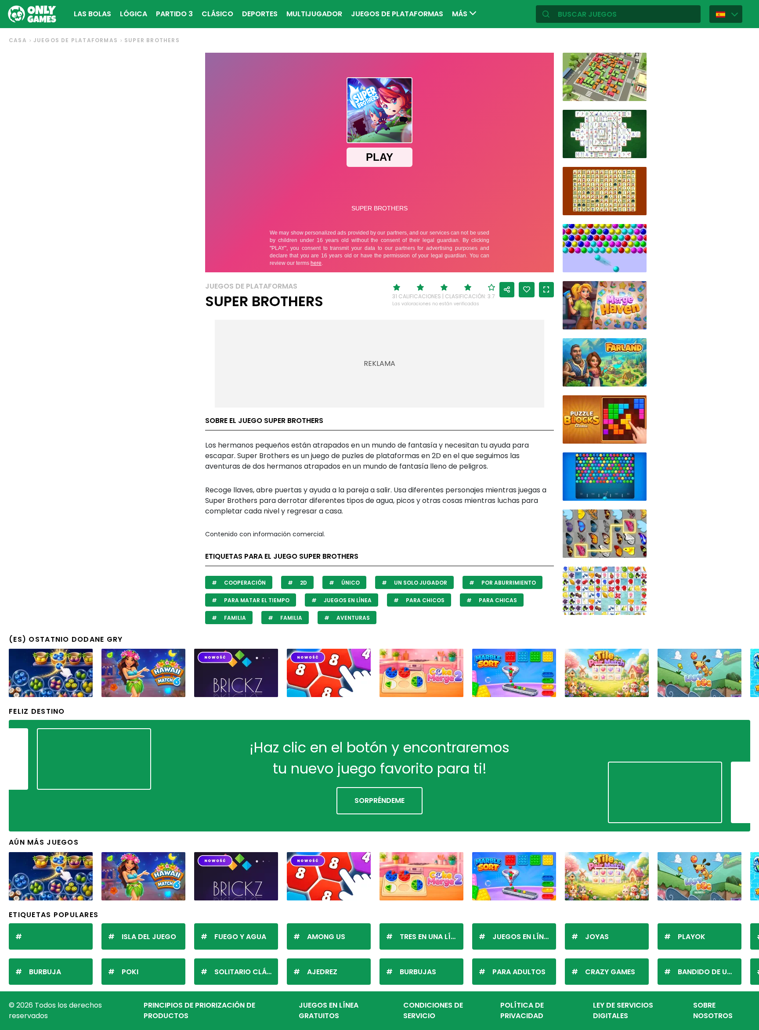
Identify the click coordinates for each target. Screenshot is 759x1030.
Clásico (217, 14)
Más (460, 14)
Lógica (133, 14)
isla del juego (149, 937)
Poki (130, 972)
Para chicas (497, 600)
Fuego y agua (240, 937)
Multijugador (314, 14)
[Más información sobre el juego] (634, 91)
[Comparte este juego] (506, 289)
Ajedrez (322, 972)
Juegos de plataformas (397, 14)
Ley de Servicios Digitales (623, 1010)
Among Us (326, 937)
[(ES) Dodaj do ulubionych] (527, 289)
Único (350, 582)
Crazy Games (610, 972)
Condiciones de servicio (433, 1010)
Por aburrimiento (508, 582)
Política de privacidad (522, 1010)
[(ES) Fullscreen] (546, 289)
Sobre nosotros (713, 1010)
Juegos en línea (347, 600)
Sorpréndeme (379, 800)
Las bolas (92, 14)
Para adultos (519, 972)
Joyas (597, 937)
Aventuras (352, 618)
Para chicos (425, 600)
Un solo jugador (420, 582)
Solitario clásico (246, 972)
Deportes (260, 14)
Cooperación (244, 582)
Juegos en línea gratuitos (328, 1010)
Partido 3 (174, 14)
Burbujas (418, 972)
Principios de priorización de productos (199, 1010)
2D (303, 582)
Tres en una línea (431, 937)
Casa (18, 40)
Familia (234, 618)
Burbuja (45, 972)
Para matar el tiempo (256, 600)
